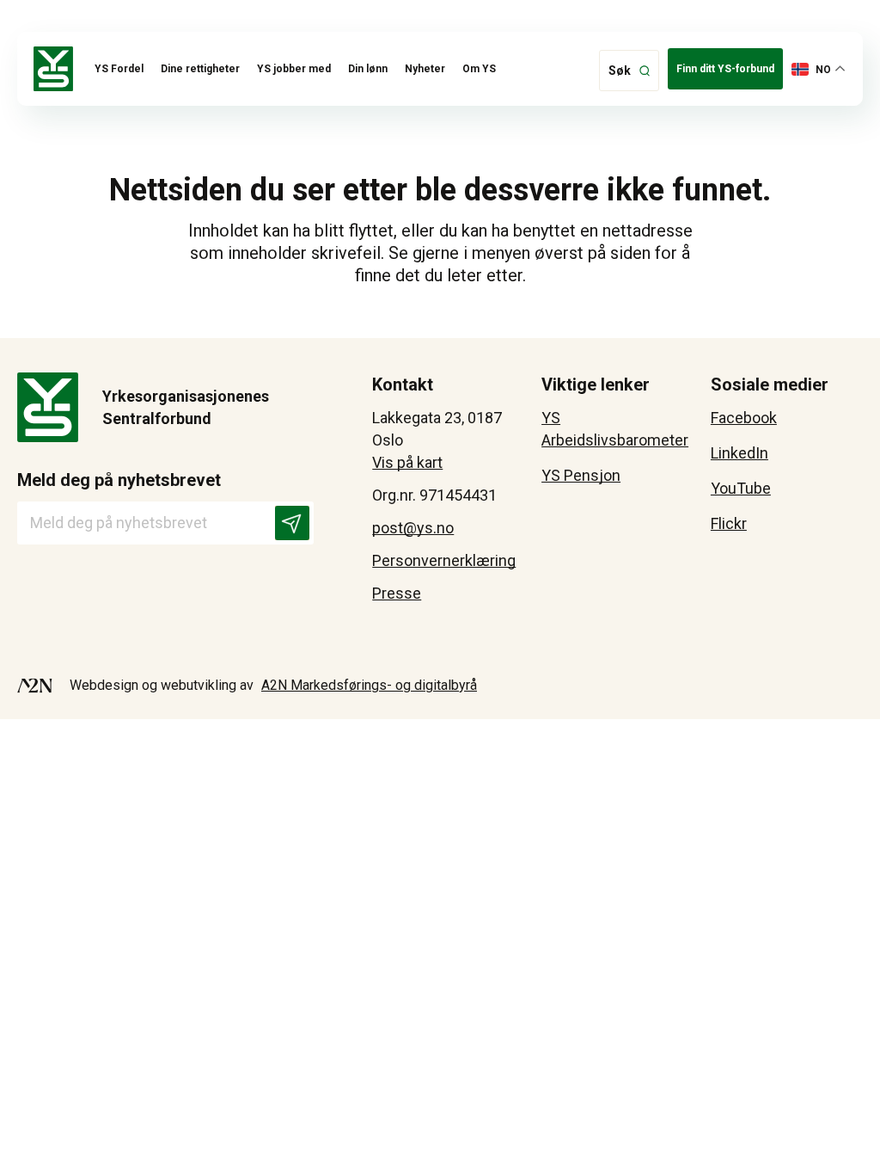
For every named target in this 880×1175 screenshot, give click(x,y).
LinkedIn (739, 453)
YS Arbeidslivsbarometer (614, 429)
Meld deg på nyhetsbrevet (119, 480)
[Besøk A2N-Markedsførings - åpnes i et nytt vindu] (34, 685)
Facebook (744, 418)
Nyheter (425, 69)
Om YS (479, 69)
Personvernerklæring (444, 560)
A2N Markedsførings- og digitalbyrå (369, 685)
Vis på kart (407, 462)
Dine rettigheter (200, 69)
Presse (396, 593)
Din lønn (368, 69)
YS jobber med (294, 69)
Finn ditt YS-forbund (725, 69)
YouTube (741, 488)
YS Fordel (119, 69)
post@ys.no (413, 528)
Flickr (729, 523)
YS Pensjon (580, 475)
